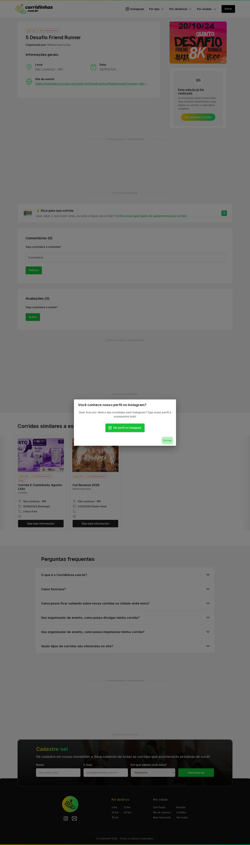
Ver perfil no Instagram (127, 427)
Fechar (167, 440)
